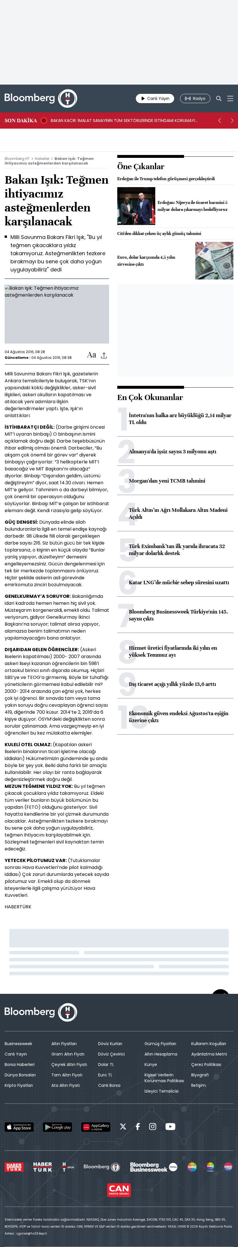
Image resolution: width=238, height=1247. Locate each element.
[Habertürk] (14, 1167)
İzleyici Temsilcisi (161, 1091)
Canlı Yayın (16, 1054)
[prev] (219, 120)
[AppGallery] (95, 1127)
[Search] (218, 98)
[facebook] (138, 1127)
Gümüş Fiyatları (160, 1044)
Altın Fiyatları (64, 1044)
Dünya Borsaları (20, 1075)
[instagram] (152, 1127)
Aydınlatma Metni (209, 1054)
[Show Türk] (210, 1167)
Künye (151, 1064)
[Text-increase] (91, 354)
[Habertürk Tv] (42, 1167)
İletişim (198, 1085)
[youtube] (170, 1127)
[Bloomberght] (41, 98)
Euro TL (105, 1075)
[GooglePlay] (57, 1127)
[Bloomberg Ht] (102, 1167)
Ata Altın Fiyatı (65, 1085)
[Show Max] (228, 1167)
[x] (123, 1127)
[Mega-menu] (230, 98)
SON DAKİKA (21, 120)
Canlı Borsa (109, 1085)
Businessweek (18, 1044)
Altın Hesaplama (161, 1054)
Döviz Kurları (110, 1044)
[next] (232, 120)
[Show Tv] (192, 1167)
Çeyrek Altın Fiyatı (69, 1064)
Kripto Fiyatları (19, 1085)
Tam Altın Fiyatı (66, 1075)
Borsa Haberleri (20, 1064)
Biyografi (200, 1075)
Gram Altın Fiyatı (67, 1054)
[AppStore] (19, 1127)
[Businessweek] (153, 1167)
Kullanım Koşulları (208, 1044)
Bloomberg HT (17, 158)
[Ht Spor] (68, 1167)
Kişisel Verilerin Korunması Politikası (164, 1078)
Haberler (42, 158)
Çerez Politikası (206, 1064)
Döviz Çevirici (111, 1054)
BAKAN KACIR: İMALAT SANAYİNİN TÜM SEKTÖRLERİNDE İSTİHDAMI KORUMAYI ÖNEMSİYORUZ (123, 120)
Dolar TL (106, 1064)
